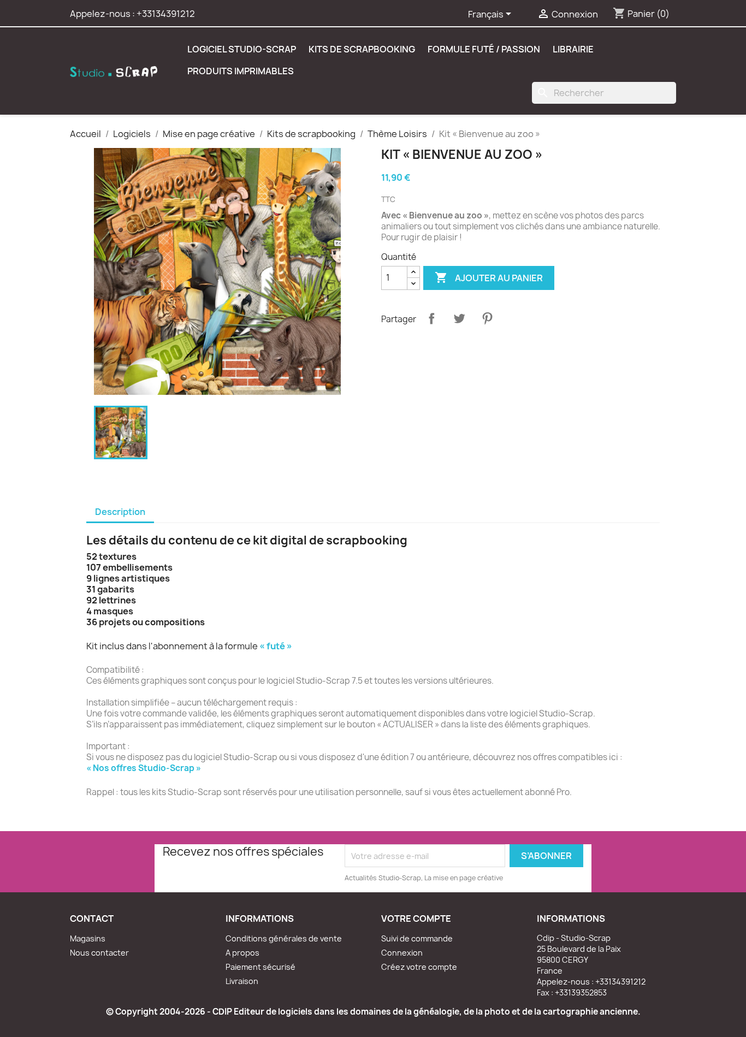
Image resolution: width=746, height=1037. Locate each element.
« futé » (275, 646)
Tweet (459, 318)
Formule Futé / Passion (484, 49)
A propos (242, 952)
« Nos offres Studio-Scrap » (143, 768)
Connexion (402, 952)
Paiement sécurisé (260, 967)
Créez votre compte (419, 967)
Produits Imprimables (240, 71)
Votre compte (416, 918)
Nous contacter (99, 952)
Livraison (242, 981)
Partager (431, 318)
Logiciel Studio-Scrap (241, 49)
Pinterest (487, 318)
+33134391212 (166, 14)
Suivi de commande (417, 938)
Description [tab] (120, 512)
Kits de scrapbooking (362, 49)
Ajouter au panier (489, 277)
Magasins (87, 938)
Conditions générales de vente (284, 938)
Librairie (573, 49)
